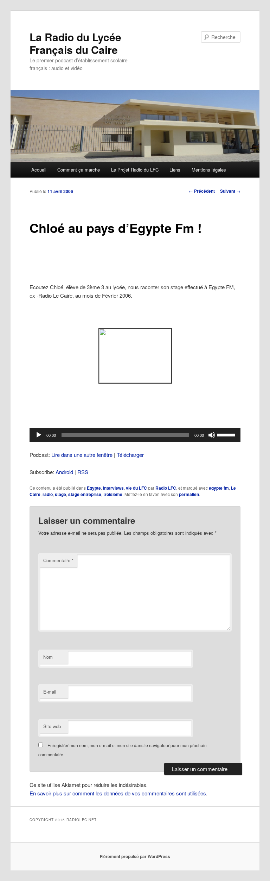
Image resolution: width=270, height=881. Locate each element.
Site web (52, 726)
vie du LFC (136, 488)
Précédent (202, 191)
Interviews (113, 488)
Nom (48, 656)
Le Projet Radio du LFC (135, 169)
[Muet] (211, 435)
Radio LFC (165, 488)
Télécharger (130, 454)
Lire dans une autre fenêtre (81, 454)
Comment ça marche (78, 169)
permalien (189, 494)
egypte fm (219, 488)
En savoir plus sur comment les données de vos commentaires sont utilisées (118, 793)
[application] (135, 435)
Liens (174, 169)
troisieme (112, 494)
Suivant (230, 191)
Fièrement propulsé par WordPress (135, 856)
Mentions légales (209, 169)
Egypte (94, 488)
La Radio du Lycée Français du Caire (75, 43)
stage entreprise (84, 494)
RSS (82, 472)
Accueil (38, 169)
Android (64, 472)
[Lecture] (38, 435)
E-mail (49, 691)
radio (48, 494)
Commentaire (58, 560)
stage (60, 494)
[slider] (227, 434)
